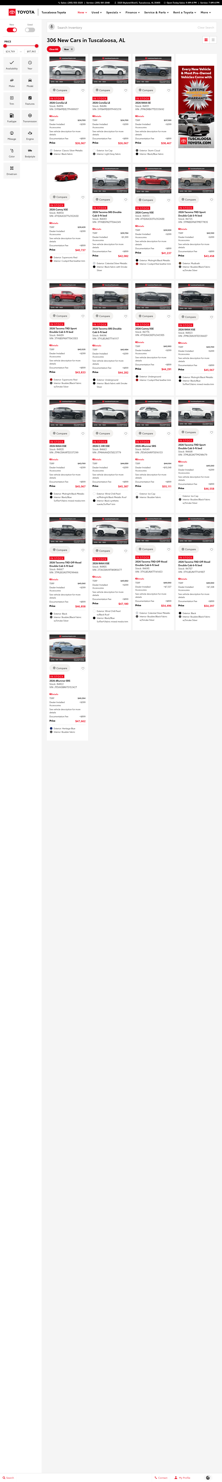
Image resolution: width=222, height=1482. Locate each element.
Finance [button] (131, 12)
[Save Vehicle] (83, 90)
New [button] (82, 12)
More (204, 12)
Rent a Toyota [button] (183, 12)
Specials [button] (112, 12)
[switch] (12, 27)
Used (30, 24)
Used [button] (95, 12)
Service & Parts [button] (155, 12)
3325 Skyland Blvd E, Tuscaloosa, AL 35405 (138, 2)
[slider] (5, 46)
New (12, 24)
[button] (11, 65)
